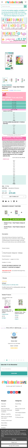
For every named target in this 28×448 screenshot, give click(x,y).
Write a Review (17, 90)
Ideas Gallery (4, 423)
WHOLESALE (4, 425)
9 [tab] (23, 360)
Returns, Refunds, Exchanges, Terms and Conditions (6, 410)
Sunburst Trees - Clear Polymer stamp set (14, 222)
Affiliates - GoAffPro (6, 414)
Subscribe (3, 403)
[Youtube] (17, 392)
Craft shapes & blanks (20, 412)
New (16, 406)
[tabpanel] (14, 344)
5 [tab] (14, 360)
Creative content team (6, 420)
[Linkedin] (14, 201)
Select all (6, 219)
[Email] (6, 201)
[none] (14, 61)
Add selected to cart (18, 219)
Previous (2, 308)
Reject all (14, 442)
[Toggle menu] (2, 2)
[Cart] (26, 2)
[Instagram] (8, 392)
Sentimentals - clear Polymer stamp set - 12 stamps (7, 311)
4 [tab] (11, 360)
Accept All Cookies (14, 445)
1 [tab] (4, 360)
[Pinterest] (16, 201)
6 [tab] (16, 360)
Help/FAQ (3, 406)
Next (25, 308)
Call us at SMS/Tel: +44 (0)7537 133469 (14, 388)
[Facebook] (3, 201)
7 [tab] (18, 360)
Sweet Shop (18, 403)
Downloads (17, 415)
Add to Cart (20, 309)
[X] (11, 201)
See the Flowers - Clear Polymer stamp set (14, 226)
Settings (14, 439)
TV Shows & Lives (19, 417)
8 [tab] (21, 360)
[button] (14, 20)
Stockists (3, 427)
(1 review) (11, 90)
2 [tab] (6, 360)
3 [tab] (9, 360)
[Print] (8, 201)
